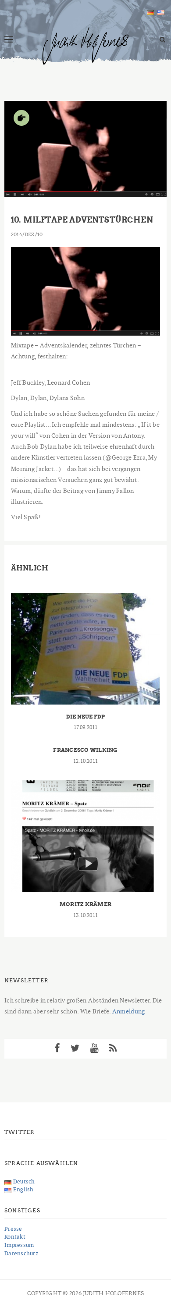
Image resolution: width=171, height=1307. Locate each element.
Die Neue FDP (85, 716)
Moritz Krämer (85, 904)
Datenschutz (21, 1253)
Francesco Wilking (85, 750)
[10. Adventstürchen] (85, 290)
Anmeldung (128, 1011)
